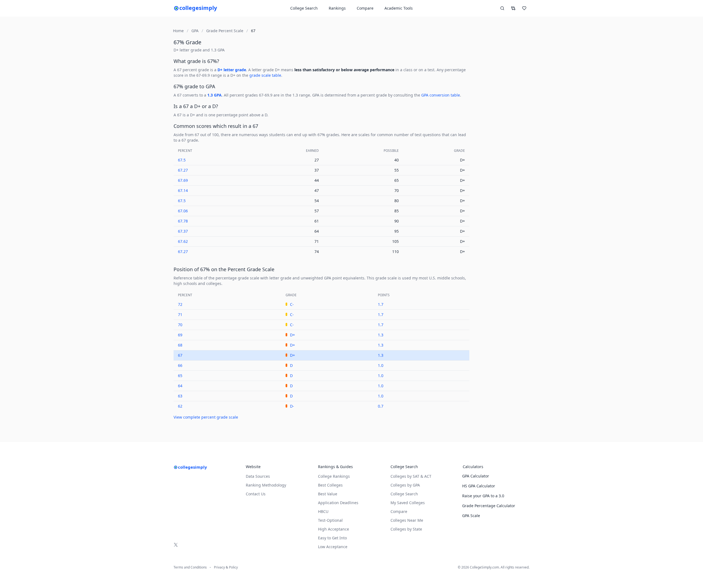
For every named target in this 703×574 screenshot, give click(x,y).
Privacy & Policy (226, 567)
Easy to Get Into (332, 537)
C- (292, 304)
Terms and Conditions (190, 567)
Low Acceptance (332, 546)
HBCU (323, 511)
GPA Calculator (475, 476)
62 (180, 406)
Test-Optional (330, 520)
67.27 (183, 170)
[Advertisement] (501, 139)
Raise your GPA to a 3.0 (483, 495)
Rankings (337, 8)
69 (180, 334)
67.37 (183, 231)
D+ (292, 334)
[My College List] (524, 8)
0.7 (380, 406)
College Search (404, 493)
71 (180, 314)
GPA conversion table (440, 95)
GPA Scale (471, 515)
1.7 (380, 304)
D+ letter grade (231, 69)
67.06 (183, 210)
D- (292, 406)
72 (180, 304)
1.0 (380, 365)
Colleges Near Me (406, 520)
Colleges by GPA (405, 485)
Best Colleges (330, 485)
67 (180, 355)
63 (180, 396)
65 (180, 375)
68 (180, 345)
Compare (365, 8)
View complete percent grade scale (206, 417)
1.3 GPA (214, 95)
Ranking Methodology (266, 485)
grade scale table (265, 75)
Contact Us (256, 493)
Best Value (327, 493)
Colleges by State (406, 529)
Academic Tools (398, 8)
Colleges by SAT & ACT (410, 476)
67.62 (183, 241)
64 (180, 385)
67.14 (183, 190)
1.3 (380, 334)
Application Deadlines (338, 502)
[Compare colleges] (513, 8)
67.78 (183, 221)
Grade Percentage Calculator (488, 505)
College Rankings (334, 476)
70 (180, 324)
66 (180, 365)
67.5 (182, 160)
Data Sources (258, 476)
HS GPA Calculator (478, 485)
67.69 (183, 180)
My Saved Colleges (407, 502)
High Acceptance (333, 529)
